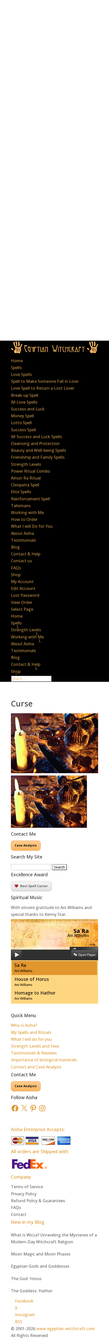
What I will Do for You (32, 526)
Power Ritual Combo (30, 471)
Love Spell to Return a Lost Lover (42, 388)
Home (17, 360)
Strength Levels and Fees (35, 1046)
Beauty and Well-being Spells (38, 450)
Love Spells (21, 374)
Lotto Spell (21, 422)
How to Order (24, 519)
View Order (21, 602)
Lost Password (25, 595)
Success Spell (23, 430)
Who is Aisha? (24, 1025)
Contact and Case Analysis (36, 1067)
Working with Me (27, 512)
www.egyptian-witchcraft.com (65, 1328)
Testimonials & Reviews (34, 1053)
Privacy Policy (24, 1194)
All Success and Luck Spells (36, 436)
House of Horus (31, 981)
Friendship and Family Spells (38, 457)
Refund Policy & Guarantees (38, 1200)
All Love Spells (24, 402)
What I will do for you (31, 1039)
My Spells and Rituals (31, 1032)
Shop (16, 574)
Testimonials (23, 540)
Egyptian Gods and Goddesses (40, 1266)
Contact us (21, 561)
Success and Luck (28, 409)
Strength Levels (26, 464)
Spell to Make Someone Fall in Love (44, 381)
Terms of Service (27, 1186)
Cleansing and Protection (35, 443)
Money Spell (22, 416)
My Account (22, 581)
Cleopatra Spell (25, 485)
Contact (18, 1214)
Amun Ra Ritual (26, 478)
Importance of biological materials (44, 1060)
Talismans (21, 505)
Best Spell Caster (34, 886)
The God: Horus (26, 1278)
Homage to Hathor (35, 995)
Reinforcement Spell (30, 499)
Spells (16, 367)
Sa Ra (23, 967)
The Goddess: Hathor (31, 1291)
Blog (15, 547)
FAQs (16, 568)
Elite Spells (21, 491)
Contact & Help (25, 554)
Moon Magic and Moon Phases (40, 1254)
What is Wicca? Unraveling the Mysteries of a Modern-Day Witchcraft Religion (54, 1238)
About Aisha (22, 533)
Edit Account (23, 588)
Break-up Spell (24, 395)
